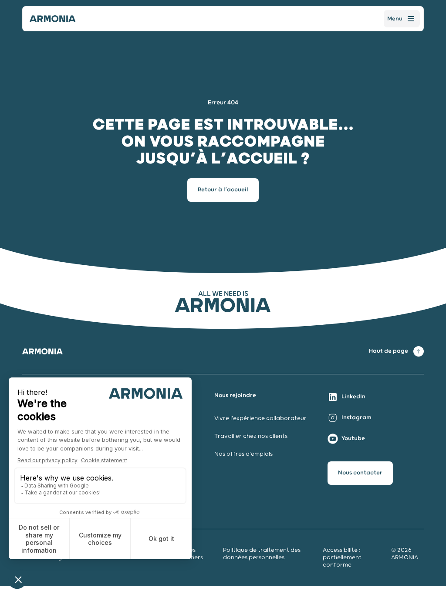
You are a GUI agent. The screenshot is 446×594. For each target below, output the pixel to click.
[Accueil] (53, 18)
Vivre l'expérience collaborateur (260, 418)
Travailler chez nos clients (250, 436)
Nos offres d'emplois (243, 454)
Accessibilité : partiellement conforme (342, 557)
